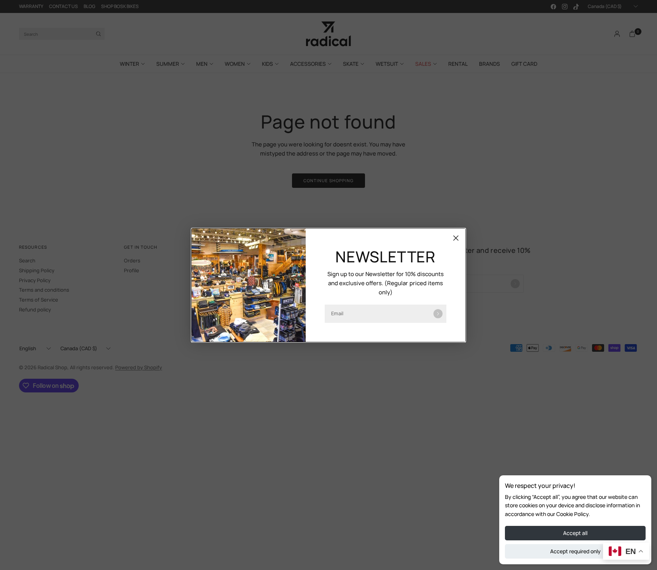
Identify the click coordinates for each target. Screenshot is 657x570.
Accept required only (575, 551)
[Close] (456, 238)
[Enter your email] (438, 313)
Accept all (575, 533)
